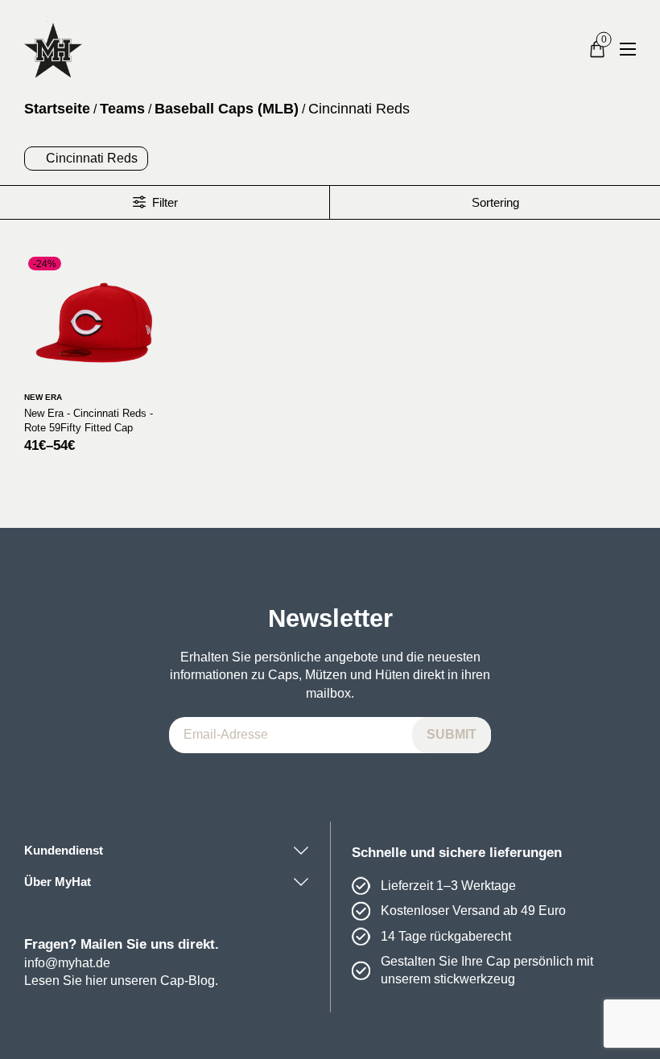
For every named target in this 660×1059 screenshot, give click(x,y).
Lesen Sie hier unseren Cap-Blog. (121, 980)
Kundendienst (63, 850)
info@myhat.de (67, 963)
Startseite (57, 109)
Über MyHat (57, 881)
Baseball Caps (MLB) (227, 109)
